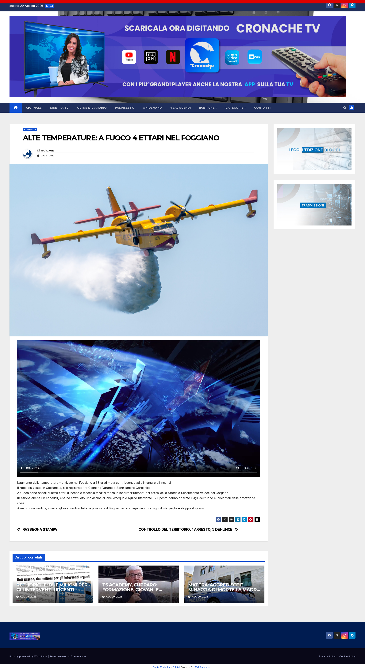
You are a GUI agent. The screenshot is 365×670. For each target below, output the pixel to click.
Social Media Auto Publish (166, 667)
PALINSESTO (124, 107)
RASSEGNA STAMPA (40, 529)
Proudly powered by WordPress (29, 656)
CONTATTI (262, 107)
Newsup (62, 656)
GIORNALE (34, 107)
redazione (48, 150)
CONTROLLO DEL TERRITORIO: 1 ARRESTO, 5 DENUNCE (185, 529)
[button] (344, 108)
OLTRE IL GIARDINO (92, 107)
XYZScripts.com (203, 667)
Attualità (30, 129)
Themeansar (78, 656)
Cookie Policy (347, 656)
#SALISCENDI (180, 107)
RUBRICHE (207, 107)
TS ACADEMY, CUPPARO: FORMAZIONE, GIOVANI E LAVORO (130, 589)
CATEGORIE (234, 107)
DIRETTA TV (59, 107)
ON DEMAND (152, 107)
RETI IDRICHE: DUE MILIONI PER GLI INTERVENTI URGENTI (51, 587)
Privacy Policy (327, 656)
